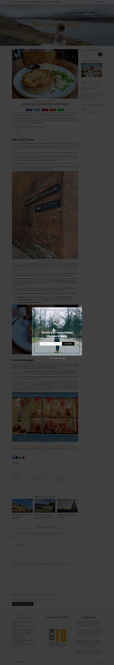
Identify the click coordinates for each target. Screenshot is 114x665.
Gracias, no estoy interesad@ (57, 358)
